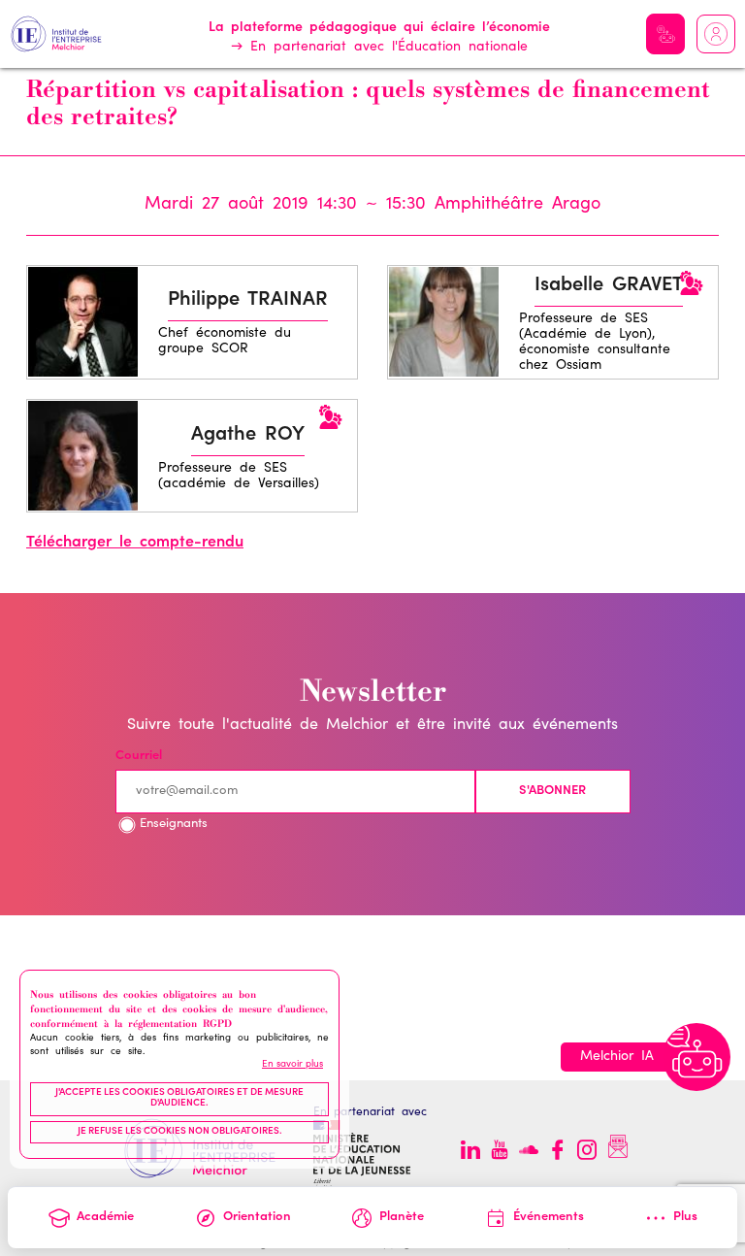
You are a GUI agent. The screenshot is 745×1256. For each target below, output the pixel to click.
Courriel (138, 756)
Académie (105, 1217)
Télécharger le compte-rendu (134, 542)
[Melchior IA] (696, 1057)
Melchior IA (665, 34)
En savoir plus (292, 1065)
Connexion (715, 34)
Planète (401, 1217)
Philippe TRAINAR (248, 301)
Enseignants (174, 824)
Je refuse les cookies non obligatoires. (180, 1132)
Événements (548, 1217)
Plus (685, 1217)
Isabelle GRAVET (608, 286)
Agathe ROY (248, 436)
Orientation (257, 1217)
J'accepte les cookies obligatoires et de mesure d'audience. (179, 1098)
